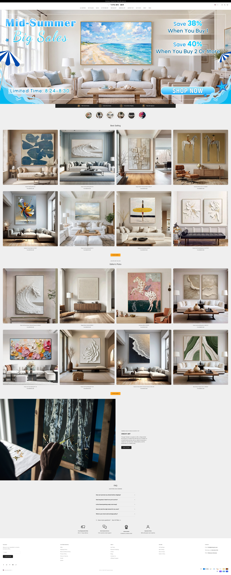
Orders (61, 560)
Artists (112, 551)
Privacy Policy (63, 553)
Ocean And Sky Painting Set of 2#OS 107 (200, 325)
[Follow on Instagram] (6, 564)
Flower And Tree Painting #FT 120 (30, 386)
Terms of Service (64, 556)
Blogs (112, 553)
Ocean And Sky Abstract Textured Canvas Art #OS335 (30, 325)
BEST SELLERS (91, 7)
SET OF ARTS (138, 7)
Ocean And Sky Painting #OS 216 (87, 186)
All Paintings (161, 547)
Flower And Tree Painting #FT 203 (87, 386)
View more (115, 255)
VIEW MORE (115, 393)
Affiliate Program (114, 558)
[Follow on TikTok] (16, 564)
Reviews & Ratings (115, 549)
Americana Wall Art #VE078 (144, 325)
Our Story (126, 447)
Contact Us (113, 556)
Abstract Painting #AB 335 (30, 186)
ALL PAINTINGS (83, 7)
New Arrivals (162, 551)
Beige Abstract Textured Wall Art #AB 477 (144, 186)
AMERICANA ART (122, 7)
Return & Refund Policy (65, 551)
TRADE (150, 7)
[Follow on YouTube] (12, 564)
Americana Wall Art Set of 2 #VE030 (200, 186)
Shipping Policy (63, 549)
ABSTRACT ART (131, 7)
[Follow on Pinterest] (9, 564)
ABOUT (144, 7)
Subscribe (8, 556)
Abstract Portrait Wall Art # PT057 (30, 248)
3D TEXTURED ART (104, 7)
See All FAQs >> (116, 520)
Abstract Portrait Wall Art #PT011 (144, 248)
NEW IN (97, 7)
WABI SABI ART (113, 7)
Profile (61, 558)
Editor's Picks (162, 553)
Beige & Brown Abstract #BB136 (87, 325)
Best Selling (161, 549)
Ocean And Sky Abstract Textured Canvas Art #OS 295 (144, 386)
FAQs (61, 547)
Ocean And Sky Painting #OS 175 (87, 248)
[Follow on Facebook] (3, 564)
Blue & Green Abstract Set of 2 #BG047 (200, 386)
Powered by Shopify (109, 570)
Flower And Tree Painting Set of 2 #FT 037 (201, 248)
